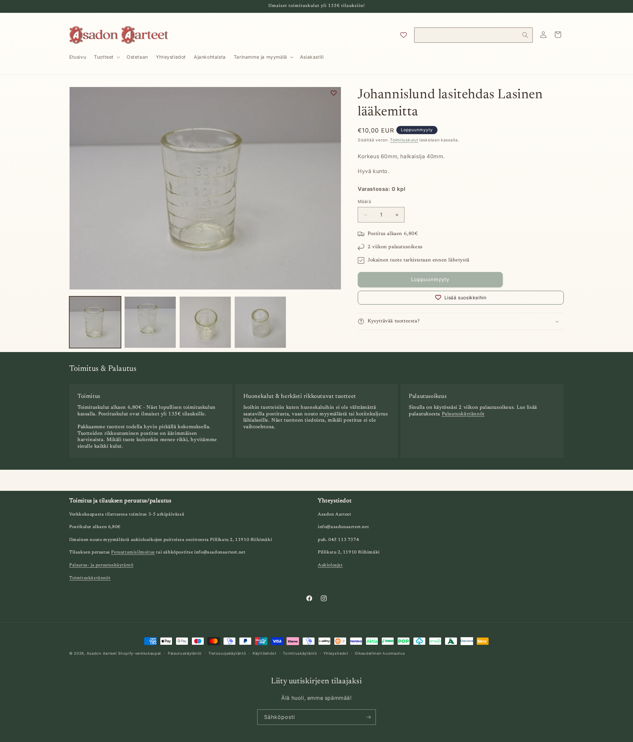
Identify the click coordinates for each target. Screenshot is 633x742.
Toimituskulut (404, 139)
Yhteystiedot (335, 653)
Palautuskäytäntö (185, 653)
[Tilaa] (368, 717)
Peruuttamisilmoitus (133, 552)
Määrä (364, 201)
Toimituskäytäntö (300, 653)
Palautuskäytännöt (463, 414)
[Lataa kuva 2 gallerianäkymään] (150, 322)
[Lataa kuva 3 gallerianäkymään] (205, 322)
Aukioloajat (330, 565)
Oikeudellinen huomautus (380, 653)
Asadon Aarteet (102, 653)
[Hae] (525, 35)
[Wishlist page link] (403, 35)
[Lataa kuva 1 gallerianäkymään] (95, 322)
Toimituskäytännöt (89, 578)
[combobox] (473, 35)
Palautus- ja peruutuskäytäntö (101, 565)
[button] (106, 57)
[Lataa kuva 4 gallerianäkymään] (260, 322)
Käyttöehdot (265, 653)
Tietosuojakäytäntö (227, 653)
